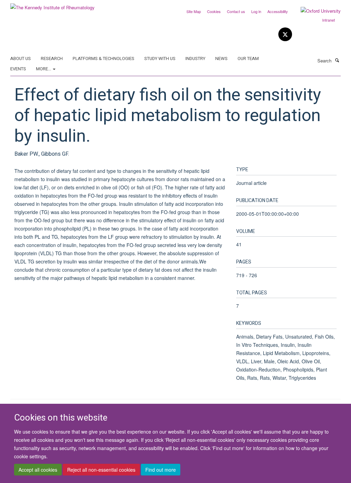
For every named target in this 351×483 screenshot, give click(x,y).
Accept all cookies (38, 469)
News (221, 58)
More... (44, 69)
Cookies (214, 11)
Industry (195, 58)
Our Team (248, 58)
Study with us (160, 58)
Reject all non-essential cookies (101, 469)
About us (20, 58)
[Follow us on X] (285, 34)
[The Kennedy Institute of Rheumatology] (52, 5)
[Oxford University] (315, 11)
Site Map (193, 11)
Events (18, 69)
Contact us (236, 11)
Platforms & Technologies (103, 58)
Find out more (160, 469)
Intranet (328, 20)
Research (52, 58)
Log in (256, 11)
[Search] (337, 60)
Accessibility (277, 11)
